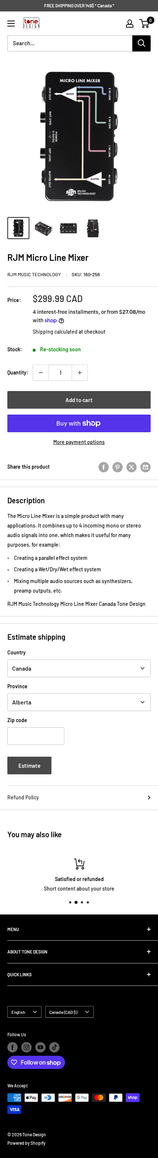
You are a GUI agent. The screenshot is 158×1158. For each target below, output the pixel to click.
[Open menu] (11, 23)
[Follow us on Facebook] (12, 1047)
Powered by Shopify (26, 1142)
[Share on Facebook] (103, 467)
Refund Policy (23, 797)
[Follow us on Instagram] (26, 1047)
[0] (144, 23)
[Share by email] (145, 467)
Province (17, 686)
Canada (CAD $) (63, 1012)
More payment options (79, 442)
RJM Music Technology (34, 274)
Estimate (29, 765)
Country (16, 652)
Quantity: (17, 372)
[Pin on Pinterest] (117, 467)
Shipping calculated (55, 331)
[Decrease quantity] (41, 372)
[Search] (141, 43)
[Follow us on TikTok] (54, 1047)
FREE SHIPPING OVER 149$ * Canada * (79, 5)
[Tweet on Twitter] (131, 467)
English (18, 1012)
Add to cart (79, 400)
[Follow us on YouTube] (40, 1047)
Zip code (17, 720)
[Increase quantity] (79, 372)
